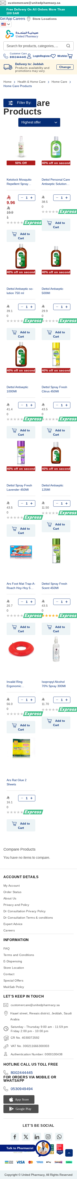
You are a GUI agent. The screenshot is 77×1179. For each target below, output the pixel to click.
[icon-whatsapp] (59, 1137)
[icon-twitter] (26, 1137)
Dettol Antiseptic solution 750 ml (20, 291)
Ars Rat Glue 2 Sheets (17, 782)
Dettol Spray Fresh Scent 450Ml (54, 586)
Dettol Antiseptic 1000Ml (17, 389)
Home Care (60, 81)
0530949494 (22, 1089)
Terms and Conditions (18, 955)
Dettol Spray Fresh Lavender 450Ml (19, 487)
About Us (9, 898)
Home (7, 81)
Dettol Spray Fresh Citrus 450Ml (54, 389)
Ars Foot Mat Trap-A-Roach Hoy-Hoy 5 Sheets (21, 586)
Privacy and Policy (16, 904)
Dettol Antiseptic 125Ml (52, 487)
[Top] (69, 1153)
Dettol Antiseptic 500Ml (52, 291)
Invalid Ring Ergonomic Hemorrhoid (15, 684)
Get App (6, 18)
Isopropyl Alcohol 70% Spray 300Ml (54, 684)
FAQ (6, 948)
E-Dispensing (12, 961)
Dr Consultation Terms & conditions (28, 917)
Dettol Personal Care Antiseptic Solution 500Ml (56, 182)
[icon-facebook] (15, 1137)
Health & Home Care (32, 81)
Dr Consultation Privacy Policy (24, 911)
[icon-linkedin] (37, 1137)
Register (45, 56)
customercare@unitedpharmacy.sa (34, 2)
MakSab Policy (13, 987)
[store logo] (21, 34)
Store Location (13, 967)
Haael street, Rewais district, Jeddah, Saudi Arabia (41, 1016)
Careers (19, 18)
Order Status (12, 892)
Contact (8, 974)
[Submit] (68, 44)
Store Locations (45, 18)
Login (36, 56)
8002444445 (22, 1072)
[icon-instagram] (48, 1137)
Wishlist (62, 56)
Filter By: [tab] (24, 103)
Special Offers (13, 980)
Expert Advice (13, 924)
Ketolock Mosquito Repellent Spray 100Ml (19, 182)
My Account (11, 885)
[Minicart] (70, 56)
